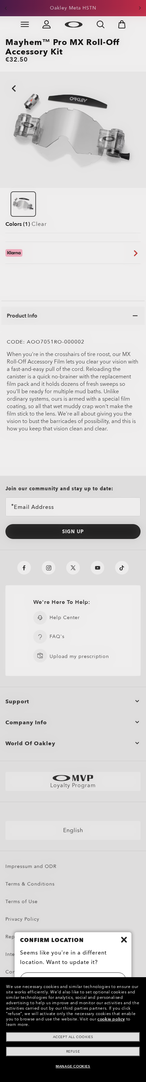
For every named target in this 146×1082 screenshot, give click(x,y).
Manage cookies (73, 1066)
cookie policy (111, 1019)
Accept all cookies (73, 1037)
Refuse (73, 1051)
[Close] (124, 939)
